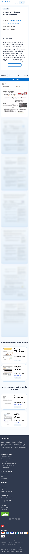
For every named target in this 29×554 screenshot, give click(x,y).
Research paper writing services (8, 463)
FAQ (2, 489)
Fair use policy (19, 547)
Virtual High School (15, 20)
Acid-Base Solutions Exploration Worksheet (17, 415)
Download (15, 79)
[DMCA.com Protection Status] (14, 514)
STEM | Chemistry (13, 23)
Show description (15, 65)
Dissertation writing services (7, 465)
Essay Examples (5, 474)
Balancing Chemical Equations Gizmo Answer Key (19, 351)
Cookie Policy (19, 551)
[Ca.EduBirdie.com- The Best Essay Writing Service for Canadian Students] (2, 526)
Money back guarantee (6, 491)
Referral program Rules (16, 549)
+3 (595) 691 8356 (7, 500)
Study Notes (4, 478)
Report (4, 75)
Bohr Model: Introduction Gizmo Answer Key (19, 368)
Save (26, 75)
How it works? (4, 485)
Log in (21, 2)
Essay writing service (6, 456)
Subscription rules (5, 549)
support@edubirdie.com (19, 449)
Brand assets (4, 509)
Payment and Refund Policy (7, 551)
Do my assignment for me (7, 461)
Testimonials (4, 487)
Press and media (5, 507)
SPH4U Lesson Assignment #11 (18, 396)
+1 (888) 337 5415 (7, 502)
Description (7, 39)
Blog (2, 476)
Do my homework (5, 467)
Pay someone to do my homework (9, 459)
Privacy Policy (4, 547)
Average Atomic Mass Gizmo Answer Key (11, 13)
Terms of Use (12, 547)
